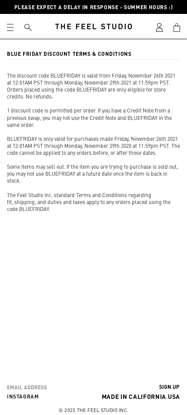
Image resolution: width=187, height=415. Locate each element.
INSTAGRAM (23, 396)
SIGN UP (169, 387)
